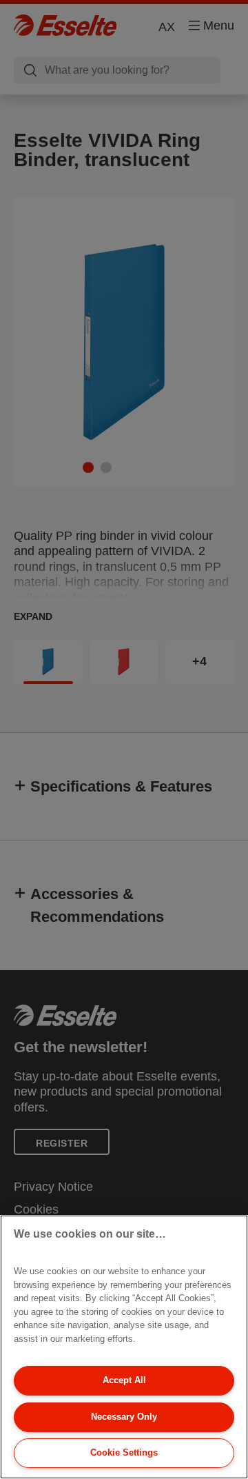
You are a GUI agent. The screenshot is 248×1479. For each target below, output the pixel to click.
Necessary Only (124, 1416)
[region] (124, 1347)
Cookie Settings (124, 1452)
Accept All (124, 1380)
